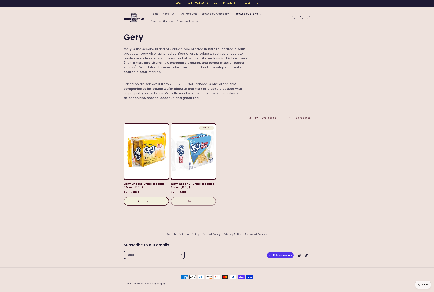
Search (171, 234)
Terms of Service (256, 234)
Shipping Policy (189, 234)
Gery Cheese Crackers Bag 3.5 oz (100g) (144, 185)
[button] (170, 13)
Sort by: (253, 117)
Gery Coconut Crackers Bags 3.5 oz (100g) (192, 185)
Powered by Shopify (154, 283)
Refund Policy (211, 234)
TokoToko (138, 283)
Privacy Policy (233, 234)
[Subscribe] (180, 255)
